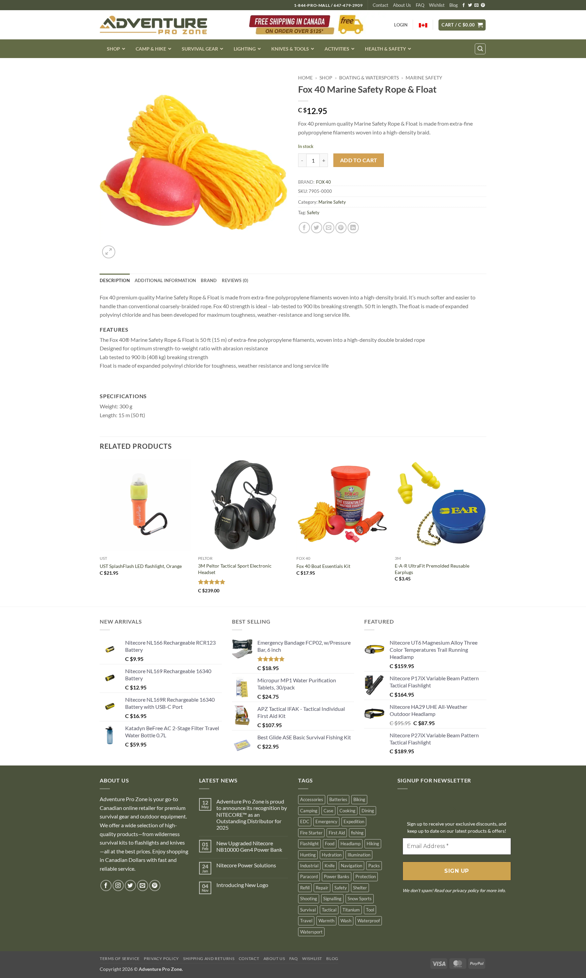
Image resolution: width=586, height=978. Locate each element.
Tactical (329, 909)
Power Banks (336, 876)
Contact (380, 5)
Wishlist (437, 5)
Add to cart (358, 160)
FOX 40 (323, 182)
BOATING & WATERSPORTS (369, 77)
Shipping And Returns (208, 958)
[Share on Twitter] (316, 227)
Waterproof (368, 920)
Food (329, 843)
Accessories (311, 799)
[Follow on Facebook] (464, 5)
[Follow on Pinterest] (483, 5)
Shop (325, 77)
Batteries (338, 799)
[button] (462, 25)
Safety (313, 212)
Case (328, 810)
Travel (306, 920)
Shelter (360, 887)
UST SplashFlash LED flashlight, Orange (141, 566)
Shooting (308, 898)
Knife (330, 865)
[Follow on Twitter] (470, 5)
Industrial (309, 865)
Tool (370, 909)
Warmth (326, 920)
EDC (304, 821)
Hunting (308, 854)
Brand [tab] (209, 280)
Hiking (373, 843)
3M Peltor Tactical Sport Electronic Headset (235, 569)
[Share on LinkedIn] (353, 227)
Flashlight (309, 843)
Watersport (311, 932)
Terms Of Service (120, 958)
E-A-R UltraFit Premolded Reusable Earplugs (432, 569)
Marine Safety (424, 77)
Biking (359, 799)
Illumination (359, 854)
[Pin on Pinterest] (341, 227)
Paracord (309, 876)
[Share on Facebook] (304, 227)
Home (305, 77)
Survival (308, 909)
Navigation (351, 865)
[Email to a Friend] (328, 227)
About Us (402, 5)
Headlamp (350, 843)
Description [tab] (115, 280)
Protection (365, 876)
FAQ (420, 5)
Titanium (351, 909)
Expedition (354, 821)
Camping (308, 810)
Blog (453, 5)
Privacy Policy (161, 958)
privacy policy (465, 890)
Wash (345, 920)
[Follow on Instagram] (118, 885)
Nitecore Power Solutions (246, 865)
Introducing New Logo (242, 885)
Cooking (347, 810)
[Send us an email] (476, 5)
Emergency (326, 821)
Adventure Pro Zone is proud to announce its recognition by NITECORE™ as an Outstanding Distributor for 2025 (251, 814)
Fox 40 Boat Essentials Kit (323, 566)
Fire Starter (311, 832)
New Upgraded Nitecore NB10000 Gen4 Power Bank (249, 846)
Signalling (332, 898)
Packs (374, 865)
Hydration (331, 854)
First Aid (337, 832)
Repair (322, 887)
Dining (368, 810)
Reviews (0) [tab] (235, 280)
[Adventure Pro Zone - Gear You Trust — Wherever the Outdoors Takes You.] (153, 25)
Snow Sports (360, 898)
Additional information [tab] (165, 280)
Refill (305, 887)
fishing (357, 832)
